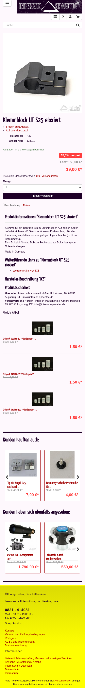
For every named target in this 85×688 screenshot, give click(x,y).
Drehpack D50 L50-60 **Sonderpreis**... (19, 338)
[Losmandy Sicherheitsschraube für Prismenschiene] (62, 464)
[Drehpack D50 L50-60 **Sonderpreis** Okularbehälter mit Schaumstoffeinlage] (42, 328)
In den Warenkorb (42, 195)
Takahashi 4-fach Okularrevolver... (54, 557)
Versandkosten (63, 680)
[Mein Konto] (70, 16)
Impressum (11, 673)
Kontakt (9, 630)
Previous (7, 477)
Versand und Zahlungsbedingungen (25, 634)
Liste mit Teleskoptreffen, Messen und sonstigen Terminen (38, 658)
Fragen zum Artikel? (17, 126)
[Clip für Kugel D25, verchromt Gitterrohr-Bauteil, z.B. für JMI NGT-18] (23, 464)
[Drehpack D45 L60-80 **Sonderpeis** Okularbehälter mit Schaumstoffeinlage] (42, 364)
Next (78, 477)
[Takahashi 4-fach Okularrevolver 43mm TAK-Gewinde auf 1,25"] (62, 537)
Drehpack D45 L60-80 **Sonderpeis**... (19, 374)
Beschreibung (12, 205)
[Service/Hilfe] (62, 16)
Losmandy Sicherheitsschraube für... (62, 485)
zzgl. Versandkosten (47, 176)
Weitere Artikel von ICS (26, 270)
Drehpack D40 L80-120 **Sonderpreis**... (20, 409)
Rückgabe (10, 638)
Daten (26, 205)
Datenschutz (12, 669)
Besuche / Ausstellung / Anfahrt (23, 661)
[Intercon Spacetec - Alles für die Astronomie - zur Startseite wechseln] (49, 6)
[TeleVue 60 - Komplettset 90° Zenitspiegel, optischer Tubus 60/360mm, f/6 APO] (23, 537)
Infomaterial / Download (18, 665)
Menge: (7, 181)
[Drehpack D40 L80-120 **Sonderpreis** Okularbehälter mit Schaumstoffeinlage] (42, 399)
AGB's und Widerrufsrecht (20, 641)
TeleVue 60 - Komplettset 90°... (20, 557)
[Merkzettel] (55, 16)
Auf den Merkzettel (17, 130)
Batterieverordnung (15, 645)
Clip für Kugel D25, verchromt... (16, 485)
